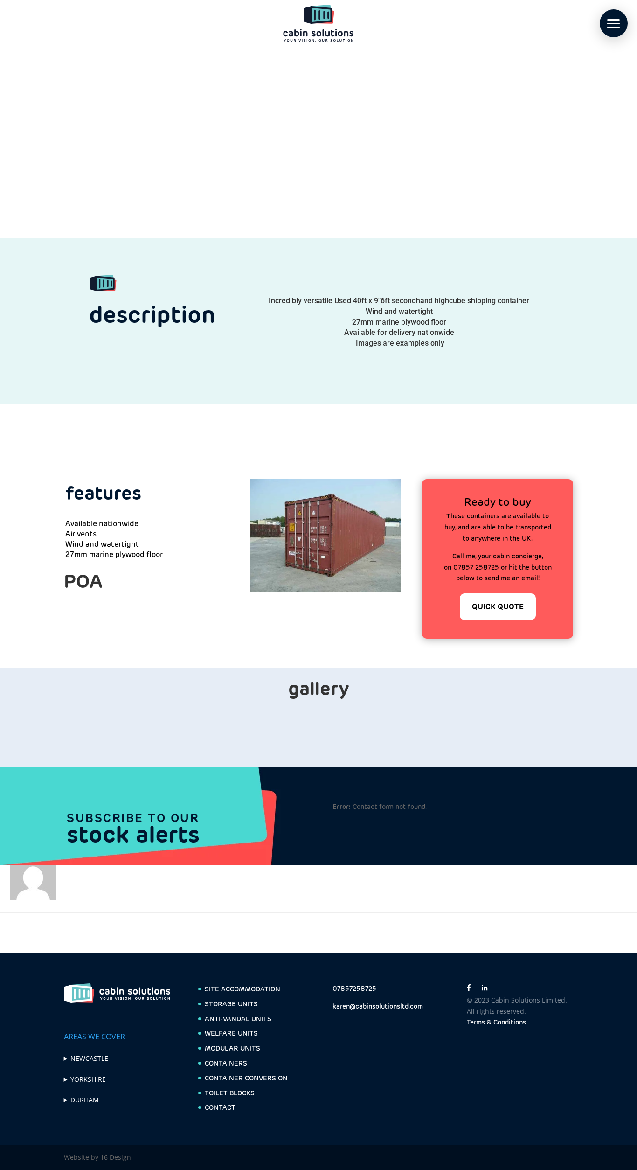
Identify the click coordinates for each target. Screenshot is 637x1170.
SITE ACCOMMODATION (242, 989)
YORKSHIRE (88, 1079)
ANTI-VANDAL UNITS (238, 1019)
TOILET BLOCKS (230, 1093)
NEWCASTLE (89, 1058)
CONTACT (220, 1107)
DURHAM (84, 1099)
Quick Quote (498, 607)
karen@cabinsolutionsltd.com (377, 1006)
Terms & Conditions (496, 1022)
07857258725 (354, 988)
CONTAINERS (226, 1063)
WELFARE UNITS (231, 1033)
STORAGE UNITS (231, 1004)
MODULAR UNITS (232, 1048)
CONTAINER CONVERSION (246, 1078)
